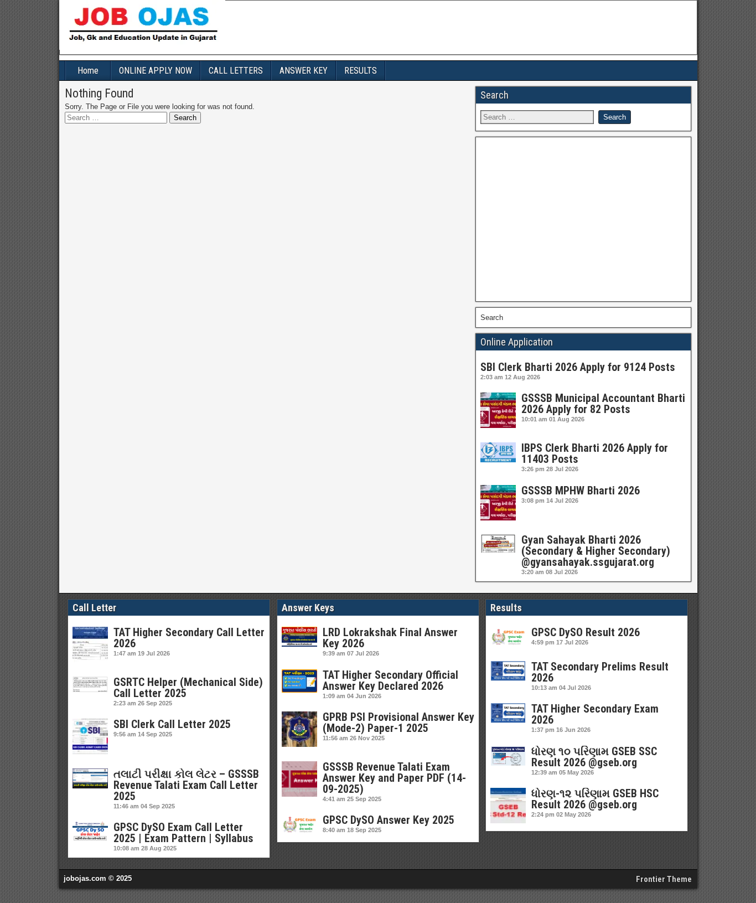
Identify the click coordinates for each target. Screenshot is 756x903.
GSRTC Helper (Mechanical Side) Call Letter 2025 (188, 687)
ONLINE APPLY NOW (155, 70)
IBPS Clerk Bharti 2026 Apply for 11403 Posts (594, 453)
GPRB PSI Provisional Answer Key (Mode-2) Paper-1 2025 (398, 722)
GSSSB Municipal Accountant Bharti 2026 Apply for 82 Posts (603, 403)
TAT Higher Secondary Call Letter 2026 (189, 638)
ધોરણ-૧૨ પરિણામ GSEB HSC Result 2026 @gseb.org (595, 799)
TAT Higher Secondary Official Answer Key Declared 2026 (390, 680)
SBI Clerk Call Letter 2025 (172, 724)
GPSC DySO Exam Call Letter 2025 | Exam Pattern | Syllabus (183, 833)
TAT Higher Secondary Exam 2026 (595, 714)
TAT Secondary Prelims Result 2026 (600, 672)
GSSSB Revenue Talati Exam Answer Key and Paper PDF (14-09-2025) (394, 778)
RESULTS (360, 70)
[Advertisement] (583, 219)
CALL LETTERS (236, 70)
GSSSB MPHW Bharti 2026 (580, 490)
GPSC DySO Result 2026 (585, 632)
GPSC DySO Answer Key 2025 (388, 820)
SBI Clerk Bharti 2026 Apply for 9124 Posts (577, 367)
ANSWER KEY (303, 70)
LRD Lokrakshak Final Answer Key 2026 (390, 638)
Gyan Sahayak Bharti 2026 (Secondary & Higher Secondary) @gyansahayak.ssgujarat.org (595, 551)
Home (88, 70)
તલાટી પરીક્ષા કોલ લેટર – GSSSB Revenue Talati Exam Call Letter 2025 (186, 785)
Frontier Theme (664, 879)
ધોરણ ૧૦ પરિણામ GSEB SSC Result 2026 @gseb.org (594, 757)
